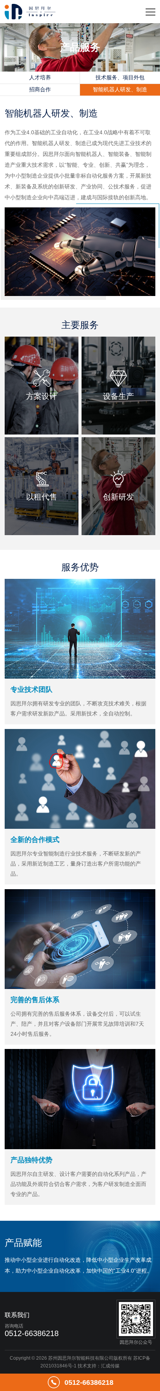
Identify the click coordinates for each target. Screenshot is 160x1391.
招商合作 (40, 89)
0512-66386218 (88, 1382)
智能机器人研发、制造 (120, 89)
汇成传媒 (110, 1366)
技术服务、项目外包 (120, 77)
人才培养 (40, 77)
